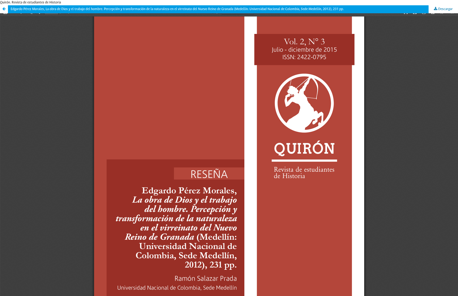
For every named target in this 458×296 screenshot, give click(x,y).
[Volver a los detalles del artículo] (4, 9)
